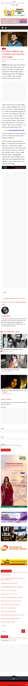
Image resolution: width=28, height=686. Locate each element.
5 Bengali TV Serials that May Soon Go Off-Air (12, 597)
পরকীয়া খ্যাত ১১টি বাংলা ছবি (6, 574)
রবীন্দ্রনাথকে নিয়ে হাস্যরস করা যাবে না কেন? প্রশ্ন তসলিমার (11, 601)
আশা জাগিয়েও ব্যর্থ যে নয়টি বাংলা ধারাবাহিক (8, 590)
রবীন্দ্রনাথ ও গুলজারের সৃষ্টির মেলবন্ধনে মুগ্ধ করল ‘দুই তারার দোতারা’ (12, 3)
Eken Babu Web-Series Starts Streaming (10, 618)
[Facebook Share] (1, 335)
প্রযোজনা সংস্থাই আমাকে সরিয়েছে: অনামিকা (8, 611)
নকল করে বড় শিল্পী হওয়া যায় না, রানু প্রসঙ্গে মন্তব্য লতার (11, 604)
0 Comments (21, 59)
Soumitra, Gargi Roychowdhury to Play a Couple (14, 391)
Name (3, 428)
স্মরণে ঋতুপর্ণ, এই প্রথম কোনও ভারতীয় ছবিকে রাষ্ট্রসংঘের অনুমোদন (14, 303)
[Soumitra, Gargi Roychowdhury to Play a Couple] (14, 376)
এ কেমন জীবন (3, 625)
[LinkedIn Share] (1, 345)
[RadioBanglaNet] (2, 27)
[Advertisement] (14, 91)
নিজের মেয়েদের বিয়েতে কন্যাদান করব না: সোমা (9, 594)
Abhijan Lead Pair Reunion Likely (12, 349)
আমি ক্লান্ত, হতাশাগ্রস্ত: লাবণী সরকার (8, 622)
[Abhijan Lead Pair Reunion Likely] (14, 335)
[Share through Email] (1, 348)
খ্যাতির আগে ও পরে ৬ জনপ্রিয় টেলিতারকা (8, 608)
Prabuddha (14, 59)
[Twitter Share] (1, 338)
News (4, 48)
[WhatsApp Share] (1, 342)
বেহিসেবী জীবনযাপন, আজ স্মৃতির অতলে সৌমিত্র (9, 583)
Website (3, 444)
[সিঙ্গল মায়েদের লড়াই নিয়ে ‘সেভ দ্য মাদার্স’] (14, 355)
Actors (4, 61)
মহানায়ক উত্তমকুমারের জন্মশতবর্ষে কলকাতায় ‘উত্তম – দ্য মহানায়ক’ (12, 615)
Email (2, 437)
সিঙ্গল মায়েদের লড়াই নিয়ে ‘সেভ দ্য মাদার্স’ (10, 370)
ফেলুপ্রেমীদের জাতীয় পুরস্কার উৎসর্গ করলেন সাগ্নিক (13, 298)
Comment (4, 407)
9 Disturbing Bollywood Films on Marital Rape (12, 587)
